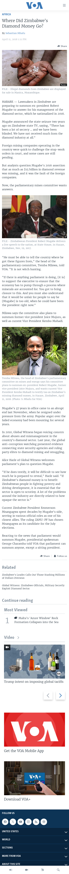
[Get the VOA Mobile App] (34, 730)
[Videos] (27, 870)
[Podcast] (44, 822)
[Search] (58, 870)
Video (9, 637)
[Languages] (42, 870)
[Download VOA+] (34, 778)
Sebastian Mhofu (15, 33)
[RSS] (36, 822)
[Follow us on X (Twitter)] (13, 822)
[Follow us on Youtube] (20, 822)
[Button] (62, 46)
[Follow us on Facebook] (5, 822)
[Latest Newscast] (11, 870)
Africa (6, 14)
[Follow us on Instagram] (28, 822)
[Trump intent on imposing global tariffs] (34, 662)
